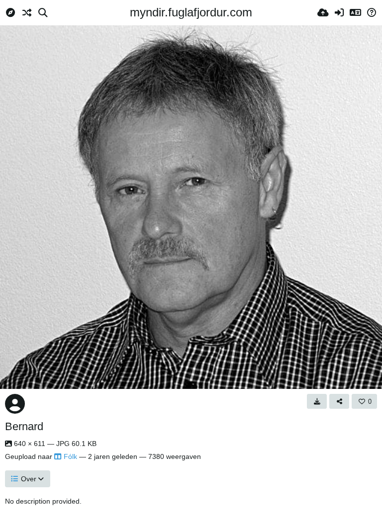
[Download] (317, 401)
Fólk (70, 456)
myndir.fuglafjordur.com (191, 12)
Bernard (24, 426)
